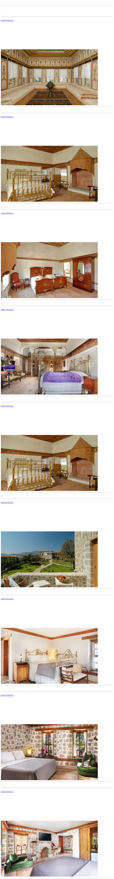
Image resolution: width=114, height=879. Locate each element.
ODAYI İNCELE (7, 20)
